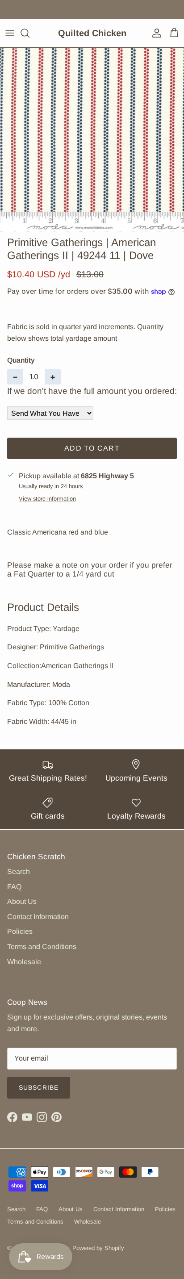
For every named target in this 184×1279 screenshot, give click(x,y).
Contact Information (38, 916)
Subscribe (39, 1087)
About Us (22, 901)
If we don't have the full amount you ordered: (92, 391)
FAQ (14, 886)
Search (18, 871)
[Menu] (10, 33)
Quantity (21, 360)
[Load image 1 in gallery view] (92, 140)
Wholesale (24, 962)
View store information (47, 498)
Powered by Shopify (98, 1248)
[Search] (29, 33)
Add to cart (92, 448)
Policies (20, 931)
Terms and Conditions (41, 946)
